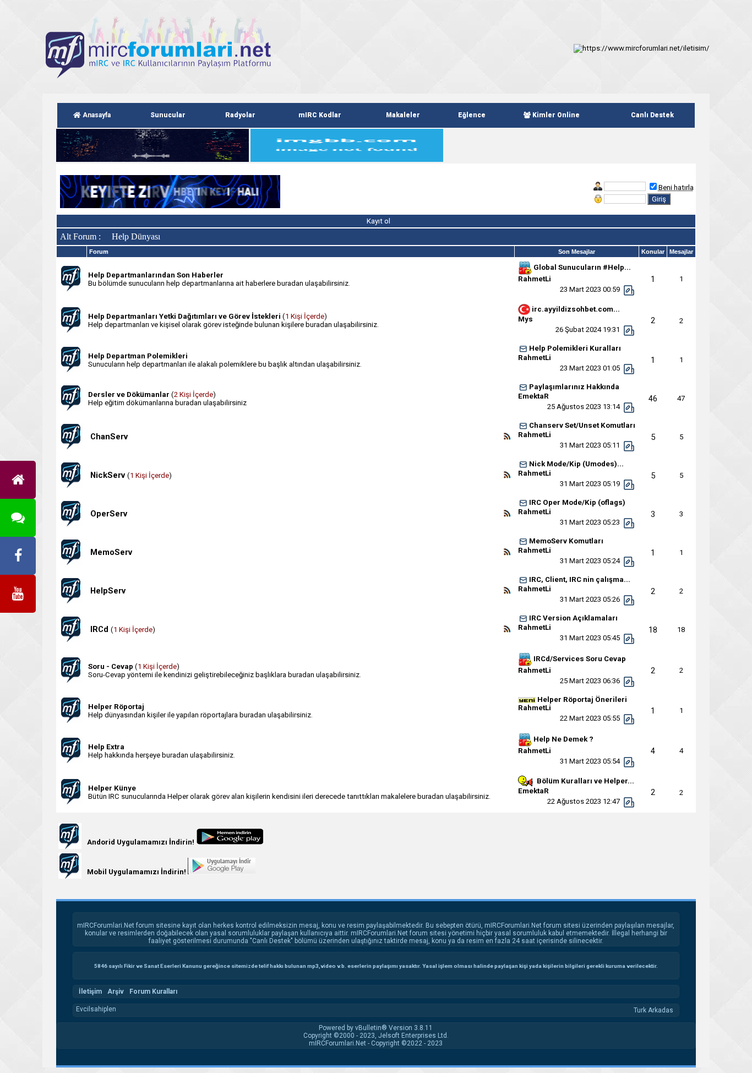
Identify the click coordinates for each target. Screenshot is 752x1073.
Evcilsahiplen (96, 1009)
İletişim (90, 991)
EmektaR (533, 396)
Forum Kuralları (153, 991)
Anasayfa (96, 115)
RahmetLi (534, 279)
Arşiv (115, 991)
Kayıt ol (377, 221)
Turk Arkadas (653, 1010)
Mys (525, 319)
